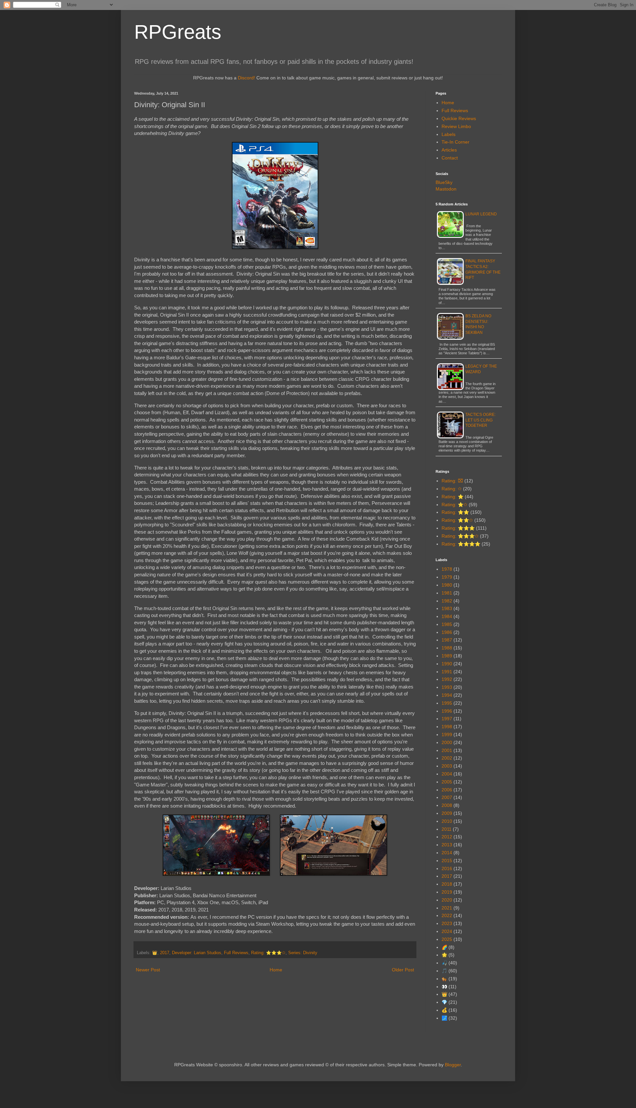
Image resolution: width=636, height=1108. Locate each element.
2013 (447, 844)
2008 (447, 805)
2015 (447, 860)
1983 (447, 608)
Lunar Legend (481, 214)
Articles (449, 150)
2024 (447, 931)
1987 (447, 640)
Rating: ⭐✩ (454, 504)
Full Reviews (236, 953)
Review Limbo (456, 126)
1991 (447, 671)
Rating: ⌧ (452, 480)
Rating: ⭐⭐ (455, 512)
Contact (450, 157)
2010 (447, 821)
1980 (447, 585)
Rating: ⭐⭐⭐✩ (268, 953)
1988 (447, 647)
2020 (447, 900)
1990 (447, 663)
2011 (446, 829)
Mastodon (446, 189)
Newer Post (148, 969)
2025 (447, 939)
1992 (447, 679)
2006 (447, 789)
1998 (447, 726)
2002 (447, 758)
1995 (447, 703)
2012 (447, 836)
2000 (447, 742)
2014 (447, 852)
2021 (447, 907)
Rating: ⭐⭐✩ (457, 520)
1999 (447, 734)
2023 (447, 923)
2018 (447, 884)
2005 (447, 781)
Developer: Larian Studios (196, 953)
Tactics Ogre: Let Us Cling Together (480, 420)
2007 (447, 797)
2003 (447, 766)
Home (276, 969)
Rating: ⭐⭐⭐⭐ (461, 544)
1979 (447, 577)
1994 (447, 695)
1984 (447, 616)
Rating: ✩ (452, 488)
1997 (447, 718)
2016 (447, 868)
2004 (447, 773)
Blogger (453, 1064)
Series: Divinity (302, 953)
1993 (447, 687)
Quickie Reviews (459, 118)
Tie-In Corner (455, 142)
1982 (447, 600)
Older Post (403, 969)
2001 (447, 750)
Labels (448, 134)
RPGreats (177, 32)
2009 (447, 813)
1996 (447, 711)
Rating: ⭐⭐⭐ (458, 528)
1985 (447, 624)
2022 (447, 915)
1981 (447, 593)
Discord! (246, 77)
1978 (447, 569)
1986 (447, 632)
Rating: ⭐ (452, 496)
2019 (447, 892)
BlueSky (444, 182)
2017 (164, 953)
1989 (447, 655)
